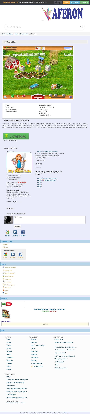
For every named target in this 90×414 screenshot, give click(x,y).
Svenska (9, 363)
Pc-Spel (66, 2)
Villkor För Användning (37, 345)
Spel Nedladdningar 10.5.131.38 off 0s (24, 2)
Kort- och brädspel (9, 273)
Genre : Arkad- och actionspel (47, 151)
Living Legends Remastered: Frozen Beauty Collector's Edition (18, 388)
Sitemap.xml (66, 413)
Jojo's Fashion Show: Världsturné (65, 356)
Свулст (57, 365)
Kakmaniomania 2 (60, 353)
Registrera (5, 247)
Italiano (9, 354)
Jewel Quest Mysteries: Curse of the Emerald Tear (49, 309)
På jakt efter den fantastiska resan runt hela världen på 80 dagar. (66, 347)
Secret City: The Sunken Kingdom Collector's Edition (18, 391)
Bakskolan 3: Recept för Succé (64, 342)
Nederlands (10, 357)
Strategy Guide (38, 366)
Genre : (39, 182)
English (9, 342)
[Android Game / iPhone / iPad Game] (58, 2)
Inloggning (5, 244)
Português (10, 360)
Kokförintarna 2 (59, 362)
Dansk (8, 339)
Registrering (34, 357)
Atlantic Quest (11, 386)
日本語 (9, 366)
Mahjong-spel (8, 270)
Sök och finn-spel (9, 276)
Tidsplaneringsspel (9, 285)
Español (9, 348)
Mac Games (74, 2)
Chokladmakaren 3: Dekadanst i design (66, 350)
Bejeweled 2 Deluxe (61, 368)
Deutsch (9, 345)
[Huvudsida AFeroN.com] (62, 14)
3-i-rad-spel (7, 279)
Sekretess (34, 342)
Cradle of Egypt (11, 394)
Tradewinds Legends (61, 359)
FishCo (9, 376)
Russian (9, 369)
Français (9, 351)
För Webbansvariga (36, 363)
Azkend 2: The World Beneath (15, 382)
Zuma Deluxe (59, 339)
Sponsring (34, 360)
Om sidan (33, 339)
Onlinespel (84, 2)
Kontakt (33, 348)
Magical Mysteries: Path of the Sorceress (18, 397)
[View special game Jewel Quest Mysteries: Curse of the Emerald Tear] (5, 314)
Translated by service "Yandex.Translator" (16, 402)
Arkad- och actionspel (21, 34)
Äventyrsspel (7, 282)
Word (5, 293)
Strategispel (7, 287)
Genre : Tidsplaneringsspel (46, 180)
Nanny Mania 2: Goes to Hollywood (17, 379)
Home (3, 34)
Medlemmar (34, 351)
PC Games (10, 34)
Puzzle (6, 290)
